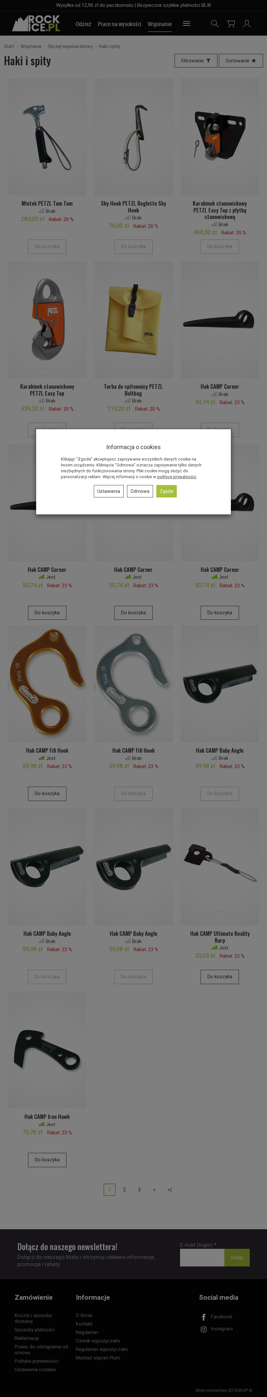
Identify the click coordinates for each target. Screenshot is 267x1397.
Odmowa (140, 491)
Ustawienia (108, 491)
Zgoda (166, 491)
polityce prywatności (176, 476)
